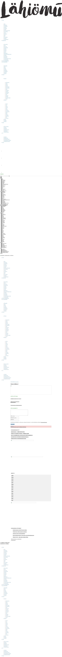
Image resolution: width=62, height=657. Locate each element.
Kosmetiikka (5, 37)
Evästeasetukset (13, 540)
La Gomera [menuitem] (7, 627)
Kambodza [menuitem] (7, 632)
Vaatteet (5, 38)
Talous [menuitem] (5, 558)
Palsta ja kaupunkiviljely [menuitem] (5, 584)
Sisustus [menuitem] (5, 595)
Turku (6, 98)
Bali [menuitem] (6, 633)
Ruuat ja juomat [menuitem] (6, 641)
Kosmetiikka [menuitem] (5, 562)
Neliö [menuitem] (4, 588)
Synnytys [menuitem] (5, 574)
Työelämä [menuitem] (5, 650)
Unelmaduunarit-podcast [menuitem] (7, 653)
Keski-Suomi (7, 86)
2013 (12, 496)
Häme (6, 83)
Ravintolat (5, 128)
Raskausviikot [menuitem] (6, 571)
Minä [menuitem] (4, 549)
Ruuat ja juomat (6, 126)
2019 (12, 486)
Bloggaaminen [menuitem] (6, 651)
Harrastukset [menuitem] (6, 557)
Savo (6, 94)
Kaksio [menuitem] (5, 590)
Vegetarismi (5, 130)
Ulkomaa (5, 100)
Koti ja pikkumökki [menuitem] (4, 585)
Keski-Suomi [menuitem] (7, 605)
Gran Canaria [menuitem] (7, 628)
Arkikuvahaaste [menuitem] (6, 564)
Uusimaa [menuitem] (7, 614)
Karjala (7, 85)
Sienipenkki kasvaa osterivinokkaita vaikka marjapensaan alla (19, 436)
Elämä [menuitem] (3, 547)
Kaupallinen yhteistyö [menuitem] (7, 654)
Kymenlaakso (7, 87)
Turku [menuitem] (6, 617)
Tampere (7, 91)
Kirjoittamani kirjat (6, 139)
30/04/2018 (12, 381)
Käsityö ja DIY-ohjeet (7, 30)
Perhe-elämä (6, 44)
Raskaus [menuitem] (5, 572)
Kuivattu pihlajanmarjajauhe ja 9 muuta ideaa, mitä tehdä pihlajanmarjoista (22, 435)
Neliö (4, 66)
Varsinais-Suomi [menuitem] (8, 616)
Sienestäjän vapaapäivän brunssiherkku (15, 402)
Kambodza (7, 116)
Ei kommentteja (16, 381)
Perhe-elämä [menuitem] (6, 568)
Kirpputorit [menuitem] (5, 559)
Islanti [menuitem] (7, 626)
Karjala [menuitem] (7, 604)
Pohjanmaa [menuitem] (7, 610)
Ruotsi (7, 103)
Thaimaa (7, 114)
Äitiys (5, 45)
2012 (12, 498)
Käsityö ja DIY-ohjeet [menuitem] (7, 556)
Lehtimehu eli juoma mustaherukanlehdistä (19, 533)
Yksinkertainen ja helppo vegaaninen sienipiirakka (20, 531)
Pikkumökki (5, 65)
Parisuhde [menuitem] (5, 553)
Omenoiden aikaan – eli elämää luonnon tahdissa (18, 431)
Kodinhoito (5, 70)
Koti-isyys (5, 46)
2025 (12, 475)
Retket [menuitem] (5, 636)
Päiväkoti (5, 55)
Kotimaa (5, 78)
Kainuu (7, 84)
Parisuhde (5, 28)
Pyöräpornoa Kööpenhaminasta (16, 405)
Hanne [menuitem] (3, 655)
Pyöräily (5, 29)
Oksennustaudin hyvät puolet (16, 398)
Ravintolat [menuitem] (5, 643)
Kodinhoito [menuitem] (5, 592)
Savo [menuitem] (6, 613)
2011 (12, 500)
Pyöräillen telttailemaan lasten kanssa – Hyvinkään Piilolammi (20, 433)
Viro (6, 105)
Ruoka (3, 122)
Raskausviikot (6, 47)
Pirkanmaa (7, 90)
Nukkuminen (5, 53)
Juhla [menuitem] (4, 560)
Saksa (6, 106)
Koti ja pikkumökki (4, 61)
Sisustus (5, 73)
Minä (4, 24)
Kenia (6, 113)
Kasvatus (5, 49)
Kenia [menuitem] (6, 630)
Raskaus (5, 48)
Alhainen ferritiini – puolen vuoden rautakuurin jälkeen (20, 537)
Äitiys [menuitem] (5, 569)
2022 (12, 480)
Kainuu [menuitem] (7, 603)
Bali (6, 117)
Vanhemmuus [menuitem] (4, 565)
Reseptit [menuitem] (5, 642)
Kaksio (5, 68)
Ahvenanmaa (7, 82)
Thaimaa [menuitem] (7, 631)
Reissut (3, 74)
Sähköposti (13, 417)
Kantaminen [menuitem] (5, 581)
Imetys (5, 52)
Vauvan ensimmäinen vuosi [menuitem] (7, 577)
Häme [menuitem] (6, 602)
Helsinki (7, 96)
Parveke (5, 69)
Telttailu (5, 120)
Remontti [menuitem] (5, 594)
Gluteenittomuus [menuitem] (6, 647)
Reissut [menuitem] (3, 596)
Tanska (7, 107)
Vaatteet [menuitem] (5, 563)
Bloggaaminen (6, 138)
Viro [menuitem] (6, 621)
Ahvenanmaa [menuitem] (7, 600)
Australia (7, 118)
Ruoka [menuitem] (3, 639)
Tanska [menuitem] (7, 623)
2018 (12, 487)
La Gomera (7, 110)
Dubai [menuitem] (6, 629)
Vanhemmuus (4, 40)
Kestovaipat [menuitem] (5, 580)
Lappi (6, 89)
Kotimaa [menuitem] (5, 598)
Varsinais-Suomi (8, 97)
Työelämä (5, 137)
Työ (2, 133)
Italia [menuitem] (6, 625)
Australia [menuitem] (7, 634)
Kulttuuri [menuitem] (5, 552)
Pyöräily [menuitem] (5, 554)
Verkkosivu (12, 419)
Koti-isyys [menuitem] (5, 570)
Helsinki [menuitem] (7, 615)
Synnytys (5, 50)
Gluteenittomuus (6, 131)
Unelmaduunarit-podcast (7, 140)
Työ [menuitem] (2, 648)
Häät (4, 36)
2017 (12, 489)
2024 (12, 477)
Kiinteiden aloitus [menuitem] (6, 644)
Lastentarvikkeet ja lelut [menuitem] (7, 582)
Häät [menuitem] (4, 561)
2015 (12, 493)
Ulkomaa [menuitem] (5, 618)
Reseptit (5, 127)
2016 (12, 491)
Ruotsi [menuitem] (7, 620)
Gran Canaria (7, 111)
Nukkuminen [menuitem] (5, 576)
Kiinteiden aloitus (6, 129)
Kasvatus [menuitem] (5, 573)
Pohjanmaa (7, 92)
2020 (12, 484)
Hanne (3, 142)
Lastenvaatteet (6, 59)
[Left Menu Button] (1, 544)
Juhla (4, 35)
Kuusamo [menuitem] (7, 611)
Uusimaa (7, 95)
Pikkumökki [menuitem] (5, 587)
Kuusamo (7, 93)
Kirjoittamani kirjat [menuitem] (6, 652)
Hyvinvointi (5, 25)
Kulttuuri (5, 27)
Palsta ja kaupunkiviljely (5, 60)
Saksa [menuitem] (6, 622)
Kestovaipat (5, 56)
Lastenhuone (5, 71)
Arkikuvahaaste (6, 39)
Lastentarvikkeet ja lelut (7, 58)
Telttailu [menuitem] (5, 637)
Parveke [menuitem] (5, 591)
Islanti (7, 109)
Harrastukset (6, 31)
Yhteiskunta (5, 26)
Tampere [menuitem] (7, 609)
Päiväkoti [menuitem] (5, 579)
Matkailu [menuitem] (5, 638)
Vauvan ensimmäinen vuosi (7, 54)
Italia (6, 108)
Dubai (6, 112)
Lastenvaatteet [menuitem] (6, 583)
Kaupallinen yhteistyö (7, 141)
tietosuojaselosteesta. (44, 422)
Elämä (3, 20)
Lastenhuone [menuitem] (5, 593)
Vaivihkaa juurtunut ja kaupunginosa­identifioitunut (18, 438)
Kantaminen (5, 57)
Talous (5, 32)
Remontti (5, 72)
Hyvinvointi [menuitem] (5, 550)
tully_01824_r (14, 384)
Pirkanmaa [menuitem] (7, 608)
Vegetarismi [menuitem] (5, 645)
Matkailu (5, 121)
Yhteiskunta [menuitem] (5, 551)
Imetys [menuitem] (5, 575)
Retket (5, 119)
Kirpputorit (5, 33)
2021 (12, 482)
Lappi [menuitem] (6, 607)
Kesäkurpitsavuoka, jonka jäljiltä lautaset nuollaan (20, 530)
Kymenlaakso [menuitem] (7, 606)
